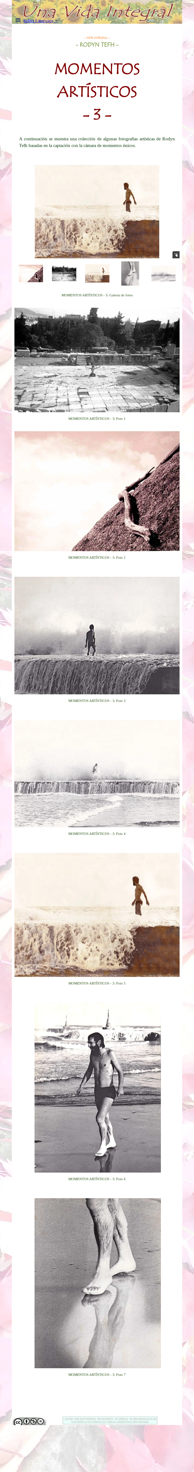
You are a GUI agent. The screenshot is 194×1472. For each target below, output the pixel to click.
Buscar (150, 20)
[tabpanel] (97, 83)
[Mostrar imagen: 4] (97, 273)
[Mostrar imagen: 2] (31, 273)
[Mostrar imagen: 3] (64, 273)
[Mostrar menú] (18, 20)
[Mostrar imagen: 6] (163, 273)
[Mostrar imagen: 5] (130, 273)
